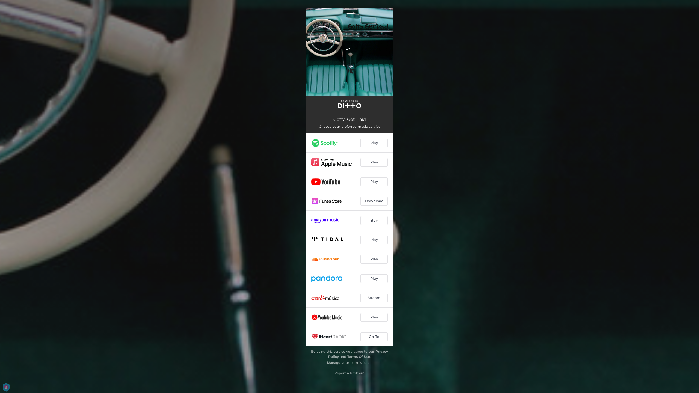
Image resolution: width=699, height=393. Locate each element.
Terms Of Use (358, 357)
